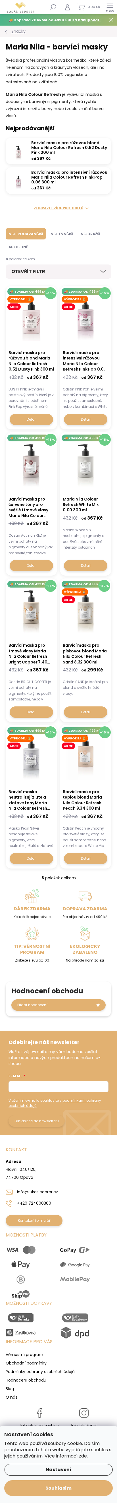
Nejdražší (90, 233)
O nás (11, 1397)
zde (83, 1456)
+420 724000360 (34, 1203)
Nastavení (58, 1469)
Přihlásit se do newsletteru (36, 1121)
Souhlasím (58, 1488)
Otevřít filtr (28, 271)
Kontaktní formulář (34, 1220)
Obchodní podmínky (26, 1363)
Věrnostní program (24, 1354)
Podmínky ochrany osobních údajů (40, 1371)
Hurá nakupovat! (84, 20)
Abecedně (18, 247)
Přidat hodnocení (32, 1004)
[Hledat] (53, 7)
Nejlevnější (62, 233)
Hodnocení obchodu (26, 1380)
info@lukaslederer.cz (37, 1192)
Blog (10, 1389)
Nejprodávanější (26, 233)
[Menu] (110, 7)
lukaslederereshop (39, 1425)
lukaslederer (84, 1425)
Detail (31, 419)
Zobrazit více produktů (58, 208)
